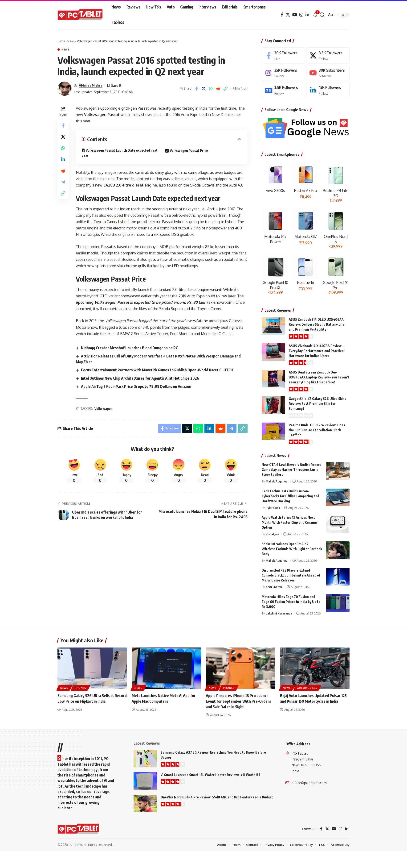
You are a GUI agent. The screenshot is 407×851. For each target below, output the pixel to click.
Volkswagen (103, 409)
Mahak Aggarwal (277, 481)
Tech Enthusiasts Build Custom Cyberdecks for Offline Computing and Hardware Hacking (290, 496)
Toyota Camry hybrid (111, 221)
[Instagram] (301, 14)
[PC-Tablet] (80, 14)
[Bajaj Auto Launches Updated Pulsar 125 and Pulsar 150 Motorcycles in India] (315, 668)
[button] (322, 15)
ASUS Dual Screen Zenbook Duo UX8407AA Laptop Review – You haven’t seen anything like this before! (319, 377)
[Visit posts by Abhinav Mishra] (64, 89)
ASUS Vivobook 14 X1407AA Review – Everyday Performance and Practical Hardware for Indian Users (317, 351)
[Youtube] (328, 73)
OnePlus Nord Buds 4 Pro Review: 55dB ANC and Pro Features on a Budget (217, 797)
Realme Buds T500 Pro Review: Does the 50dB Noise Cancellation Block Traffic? (317, 430)
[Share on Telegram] (63, 182)
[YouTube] (294, 14)
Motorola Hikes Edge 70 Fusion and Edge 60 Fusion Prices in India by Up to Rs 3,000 (291, 602)
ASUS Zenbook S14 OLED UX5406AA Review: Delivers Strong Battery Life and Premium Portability (317, 324)
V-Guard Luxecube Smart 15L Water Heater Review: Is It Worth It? (210, 775)
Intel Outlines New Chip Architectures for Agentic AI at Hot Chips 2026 (140, 378)
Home (61, 41)
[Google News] (283, 90)
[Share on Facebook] (196, 88)
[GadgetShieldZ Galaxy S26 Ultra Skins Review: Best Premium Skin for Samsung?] (273, 405)
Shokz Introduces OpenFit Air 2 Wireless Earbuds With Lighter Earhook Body (292, 549)
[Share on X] (203, 88)
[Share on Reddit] (218, 88)
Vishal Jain (272, 534)
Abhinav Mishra (90, 85)
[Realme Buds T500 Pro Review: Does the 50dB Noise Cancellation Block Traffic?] (273, 431)
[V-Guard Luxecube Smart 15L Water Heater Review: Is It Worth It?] (145, 781)
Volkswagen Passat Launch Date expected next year (120, 152)
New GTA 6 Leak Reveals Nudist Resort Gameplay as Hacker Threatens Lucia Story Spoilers (291, 470)
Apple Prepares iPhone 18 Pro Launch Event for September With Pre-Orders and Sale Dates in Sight (238, 701)
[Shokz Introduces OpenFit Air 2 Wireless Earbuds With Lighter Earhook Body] (338, 550)
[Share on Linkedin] (63, 159)
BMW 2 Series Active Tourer (144, 333)
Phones (80, 687)
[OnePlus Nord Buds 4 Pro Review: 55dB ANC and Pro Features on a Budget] (145, 803)
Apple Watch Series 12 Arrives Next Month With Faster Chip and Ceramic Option (289, 522)
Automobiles (307, 687)
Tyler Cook (273, 508)
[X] (288, 14)
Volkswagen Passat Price (189, 151)
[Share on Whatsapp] (211, 88)
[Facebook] (282, 14)
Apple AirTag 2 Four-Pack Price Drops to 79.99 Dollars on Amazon (136, 386)
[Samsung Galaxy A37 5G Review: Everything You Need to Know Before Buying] (145, 759)
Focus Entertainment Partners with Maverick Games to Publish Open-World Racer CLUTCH (157, 370)
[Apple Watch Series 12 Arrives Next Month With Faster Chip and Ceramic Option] (338, 524)
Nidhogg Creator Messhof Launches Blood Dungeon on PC (129, 347)
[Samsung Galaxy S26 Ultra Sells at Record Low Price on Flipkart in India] (92, 668)
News (70, 41)
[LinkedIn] (307, 14)
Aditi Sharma (274, 587)
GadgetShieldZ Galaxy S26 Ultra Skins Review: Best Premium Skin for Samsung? (317, 404)
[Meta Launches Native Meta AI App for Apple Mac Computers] (166, 668)
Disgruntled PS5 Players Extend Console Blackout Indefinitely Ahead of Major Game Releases (291, 575)
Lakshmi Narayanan (279, 613)
